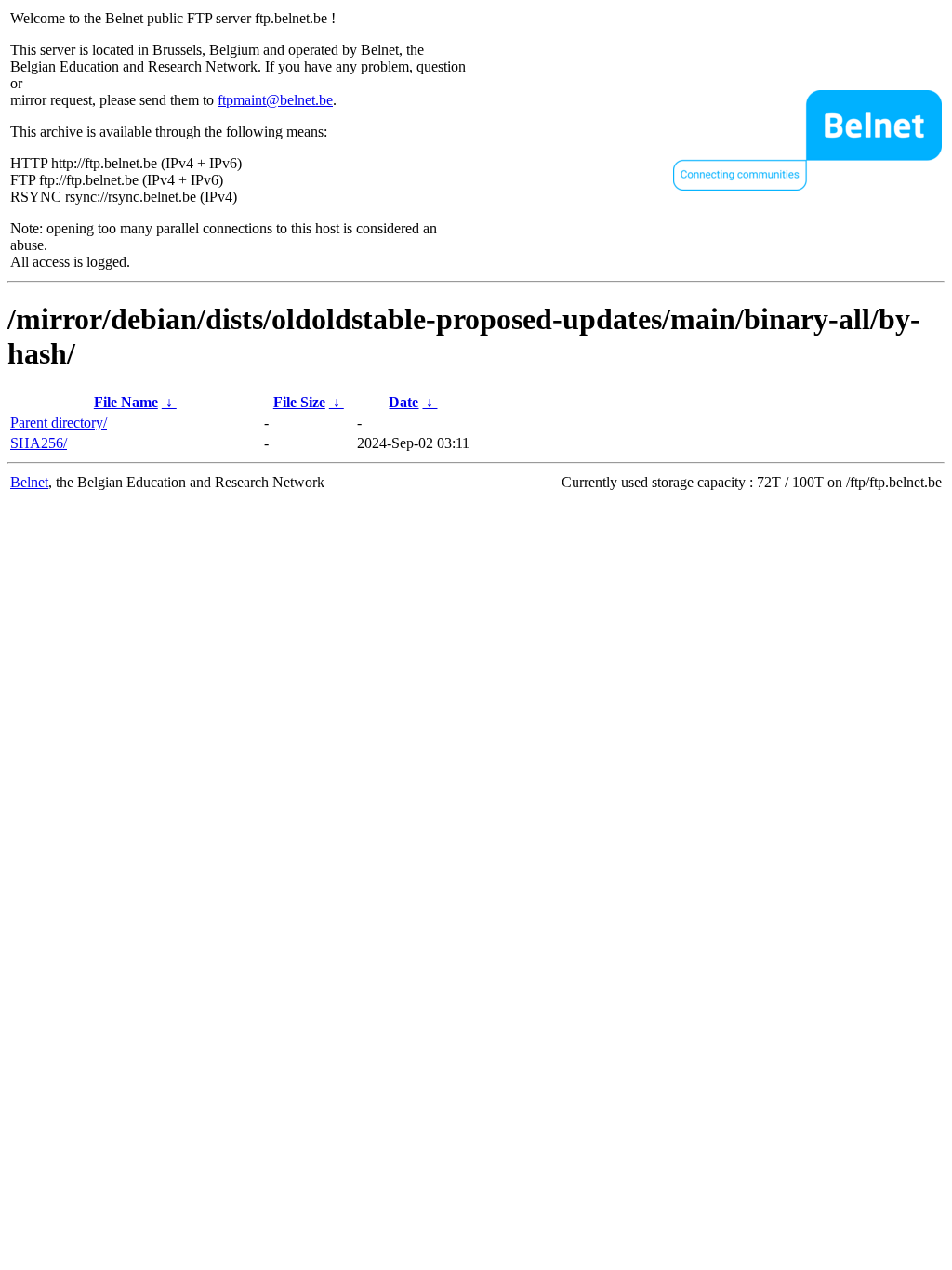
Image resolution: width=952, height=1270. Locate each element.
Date (403, 402)
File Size (299, 402)
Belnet (29, 482)
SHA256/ (38, 443)
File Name (126, 402)
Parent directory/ (58, 422)
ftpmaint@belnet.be (275, 100)
